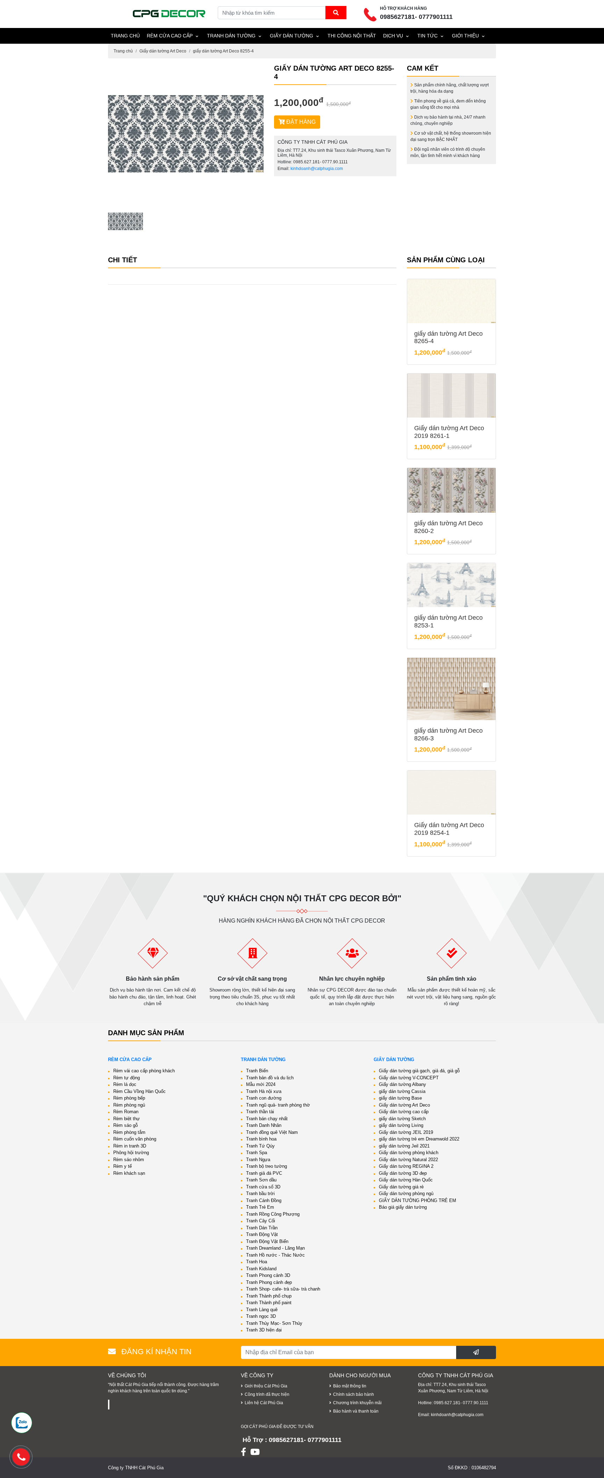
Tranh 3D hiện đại (264, 1330)
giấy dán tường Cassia (402, 1091)
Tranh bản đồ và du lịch (270, 1077)
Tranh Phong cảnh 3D (268, 1275)
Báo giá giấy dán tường (403, 1207)
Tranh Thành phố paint (269, 1302)
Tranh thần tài (260, 1111)
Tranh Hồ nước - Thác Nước (275, 1255)
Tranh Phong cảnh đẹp (269, 1282)
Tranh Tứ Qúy (260, 1146)
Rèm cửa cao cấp (170, 35)
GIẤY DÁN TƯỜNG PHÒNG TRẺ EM (417, 1200)
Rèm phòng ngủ (129, 1105)
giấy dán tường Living (401, 1125)
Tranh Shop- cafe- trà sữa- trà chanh (283, 1289)
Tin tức (427, 35)
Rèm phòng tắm (129, 1132)
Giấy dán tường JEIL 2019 (406, 1132)
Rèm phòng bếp (129, 1098)
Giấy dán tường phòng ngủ (406, 1193)
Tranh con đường (263, 1098)
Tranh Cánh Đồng (263, 1200)
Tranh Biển (257, 1070)
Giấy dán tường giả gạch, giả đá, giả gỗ (419, 1070)
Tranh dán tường (231, 35)
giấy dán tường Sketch (402, 1118)
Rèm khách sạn (129, 1173)
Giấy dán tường (291, 35)
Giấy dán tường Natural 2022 (408, 1159)
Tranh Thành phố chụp (269, 1296)
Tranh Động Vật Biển (267, 1241)
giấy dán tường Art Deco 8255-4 (223, 51)
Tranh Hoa (256, 1261)
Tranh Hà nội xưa (263, 1091)
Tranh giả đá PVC (264, 1173)
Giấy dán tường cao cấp (404, 1111)
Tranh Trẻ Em (260, 1207)
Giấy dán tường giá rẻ (401, 1186)
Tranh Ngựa (258, 1159)
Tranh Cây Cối (260, 1220)
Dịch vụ (393, 35)
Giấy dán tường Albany (402, 1084)
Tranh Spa (256, 1152)
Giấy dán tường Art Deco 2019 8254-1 (449, 829)
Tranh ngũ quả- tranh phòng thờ (278, 1105)
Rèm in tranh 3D (129, 1146)
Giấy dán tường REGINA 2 (406, 1166)
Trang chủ (123, 51)
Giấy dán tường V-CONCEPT (409, 1077)
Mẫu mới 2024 (260, 1084)
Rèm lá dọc (124, 1084)
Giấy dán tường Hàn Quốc (406, 1179)
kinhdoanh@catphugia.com (316, 168)
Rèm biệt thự (126, 1118)
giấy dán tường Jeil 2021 (404, 1146)
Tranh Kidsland (261, 1268)
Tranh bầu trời (260, 1193)
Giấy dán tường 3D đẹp (403, 1173)
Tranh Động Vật (262, 1234)
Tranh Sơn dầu (261, 1179)
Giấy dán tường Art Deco (162, 51)
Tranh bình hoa (261, 1139)
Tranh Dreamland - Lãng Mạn (275, 1248)
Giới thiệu (465, 35)
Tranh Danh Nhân (263, 1125)
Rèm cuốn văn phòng (134, 1139)
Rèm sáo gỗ (125, 1125)
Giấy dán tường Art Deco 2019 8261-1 (449, 432)
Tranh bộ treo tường (266, 1166)
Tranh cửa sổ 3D (263, 1186)
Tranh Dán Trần (262, 1227)
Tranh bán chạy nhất (267, 1118)
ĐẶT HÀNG (300, 122)
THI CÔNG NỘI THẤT (352, 35)
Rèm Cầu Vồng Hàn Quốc (139, 1091)
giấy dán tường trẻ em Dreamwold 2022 (419, 1139)
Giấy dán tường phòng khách (408, 1152)
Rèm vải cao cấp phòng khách (144, 1070)
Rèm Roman (125, 1111)
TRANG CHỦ (125, 35)
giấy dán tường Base (400, 1098)
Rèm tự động (126, 1077)
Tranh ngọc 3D (261, 1316)
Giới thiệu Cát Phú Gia (266, 1386)
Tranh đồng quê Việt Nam (272, 1132)
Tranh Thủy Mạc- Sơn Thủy (274, 1323)
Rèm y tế (122, 1166)
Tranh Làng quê (262, 1309)
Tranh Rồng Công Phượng (273, 1214)
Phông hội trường (131, 1152)
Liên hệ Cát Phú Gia (264, 1402)
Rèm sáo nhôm (128, 1159)
